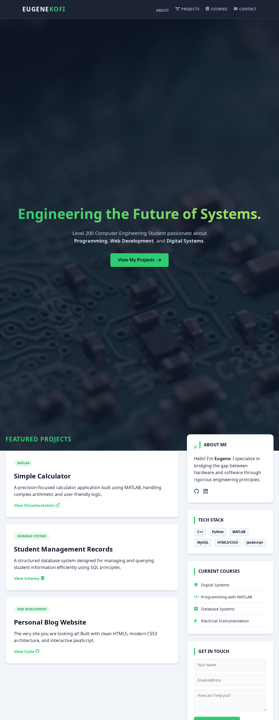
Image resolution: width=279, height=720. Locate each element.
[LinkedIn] (205, 491)
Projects (190, 8)
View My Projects (136, 260)
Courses (219, 8)
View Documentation (34, 505)
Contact (248, 8)
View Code (24, 651)
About (162, 10)
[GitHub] (196, 491)
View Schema (27, 578)
